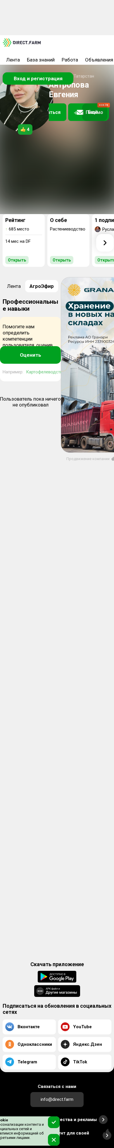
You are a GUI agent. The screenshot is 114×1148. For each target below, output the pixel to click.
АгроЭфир (42, 286)
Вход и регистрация (38, 78)
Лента (13, 60)
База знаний (41, 60)
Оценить (30, 355)
